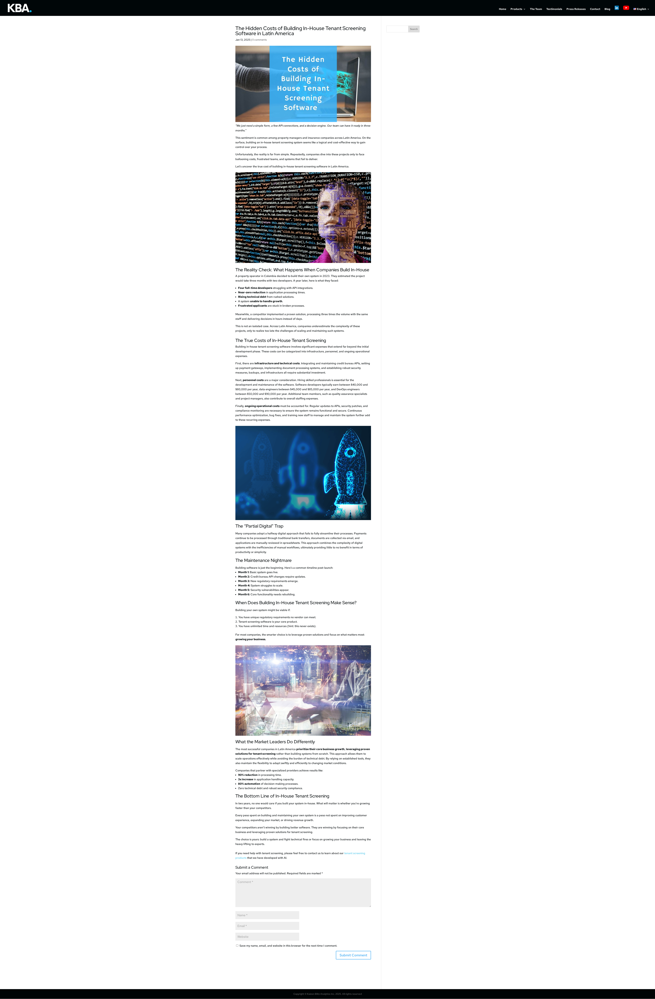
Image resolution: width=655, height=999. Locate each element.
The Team (536, 9)
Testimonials (554, 9)
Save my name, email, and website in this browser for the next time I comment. (288, 945)
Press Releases (576, 9)
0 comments (259, 39)
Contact (595, 9)
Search (414, 29)
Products (516, 9)
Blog (607, 9)
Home (502, 9)
